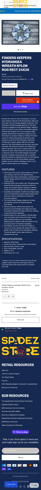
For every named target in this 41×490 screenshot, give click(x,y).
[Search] (7, 4)
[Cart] (38, 4)
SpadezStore (23, 476)
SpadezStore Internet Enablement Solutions (17, 418)
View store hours (11, 331)
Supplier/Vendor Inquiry (10, 405)
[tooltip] (38, 102)
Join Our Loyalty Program (11, 374)
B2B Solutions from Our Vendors (13, 408)
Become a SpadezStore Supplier (13, 415)
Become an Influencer (9, 387)
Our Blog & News (8, 377)
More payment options (20, 111)
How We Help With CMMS (11, 411)
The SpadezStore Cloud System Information (17, 401)
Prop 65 (4, 381)
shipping (19, 314)
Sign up (20, 457)
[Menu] (2, 4)
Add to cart (29, 94)
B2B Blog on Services (9, 422)
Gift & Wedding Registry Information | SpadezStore (19, 384)
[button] (27, 100)
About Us (5, 370)
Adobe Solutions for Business (12, 425)
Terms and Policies (20, 481)
